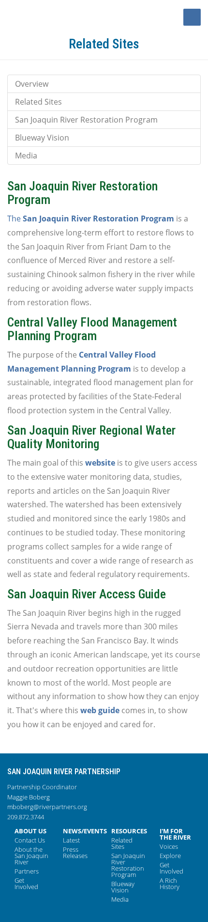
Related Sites (38, 101)
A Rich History (169, 883)
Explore (170, 855)
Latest (71, 840)
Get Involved (26, 883)
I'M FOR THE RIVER (175, 834)
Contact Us (30, 840)
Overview (31, 83)
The (90, 218)
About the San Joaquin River (31, 855)
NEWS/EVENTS (85, 831)
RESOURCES (129, 831)
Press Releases (75, 852)
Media (26, 155)
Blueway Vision (42, 137)
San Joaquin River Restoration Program (86, 119)
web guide (99, 710)
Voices (169, 846)
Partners (27, 871)
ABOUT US (30, 831)
